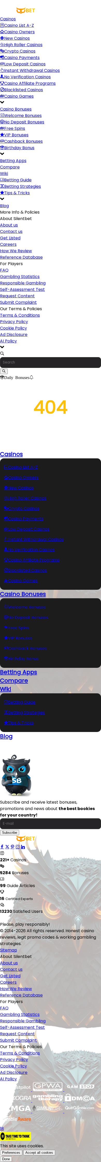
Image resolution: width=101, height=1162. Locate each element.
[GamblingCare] (48, 1111)
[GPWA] (48, 1090)
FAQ (4, 270)
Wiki (4, 173)
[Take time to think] (15, 1139)
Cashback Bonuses (23, 141)
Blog (4, 206)
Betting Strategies (22, 186)
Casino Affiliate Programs (30, 83)
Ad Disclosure (13, 335)
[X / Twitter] (7, 847)
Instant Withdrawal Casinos (32, 70)
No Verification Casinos (27, 77)
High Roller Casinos (23, 45)
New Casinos (17, 38)
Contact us (11, 231)
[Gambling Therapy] (48, 1101)
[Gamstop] (79, 1090)
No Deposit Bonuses (24, 122)
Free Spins (14, 128)
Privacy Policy (14, 322)
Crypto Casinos (19, 51)
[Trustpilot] (16, 1090)
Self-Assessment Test (22, 289)
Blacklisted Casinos (23, 90)
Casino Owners (19, 32)
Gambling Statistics (20, 277)
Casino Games (19, 96)
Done (6, 1159)
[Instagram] (18, 847)
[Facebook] (2, 847)
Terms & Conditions (20, 315)
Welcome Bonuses (23, 116)
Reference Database (21, 257)
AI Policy (8, 341)
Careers (8, 244)
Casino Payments (22, 58)
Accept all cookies (39, 1153)
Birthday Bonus (19, 148)
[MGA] (16, 1111)
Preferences (11, 1153)
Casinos (8, 19)
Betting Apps (13, 161)
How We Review (16, 251)
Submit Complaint (18, 302)
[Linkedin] (23, 847)
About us (9, 225)
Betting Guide (18, 180)
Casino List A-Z (19, 25)
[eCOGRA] (16, 1101)
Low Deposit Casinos (25, 64)
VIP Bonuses (16, 135)
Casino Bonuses (16, 109)
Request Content (17, 296)
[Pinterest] (12, 847)
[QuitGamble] (79, 1111)
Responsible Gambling (23, 283)
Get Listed (10, 238)
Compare (10, 167)
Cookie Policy (13, 328)
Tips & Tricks (17, 193)
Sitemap (8, 950)
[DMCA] (79, 1101)
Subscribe (9, 833)
